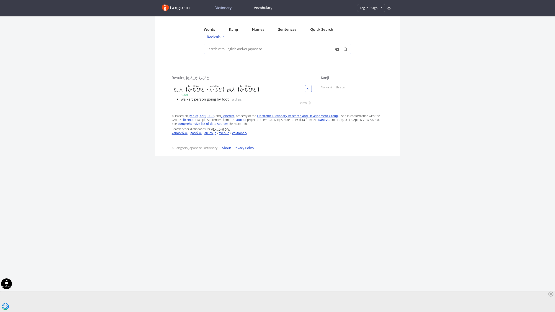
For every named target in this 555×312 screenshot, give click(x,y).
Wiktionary (239, 133)
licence (188, 120)
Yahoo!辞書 (180, 133)
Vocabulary (263, 7)
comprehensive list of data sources (203, 124)
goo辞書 (196, 133)
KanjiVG (324, 120)
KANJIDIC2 (206, 116)
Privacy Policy (243, 148)
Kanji (233, 29)
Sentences (287, 29)
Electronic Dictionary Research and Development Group (297, 116)
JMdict (193, 116)
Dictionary (223, 7)
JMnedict (228, 116)
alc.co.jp (210, 133)
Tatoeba (240, 120)
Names (258, 29)
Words (209, 29)
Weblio (224, 133)
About (226, 148)
